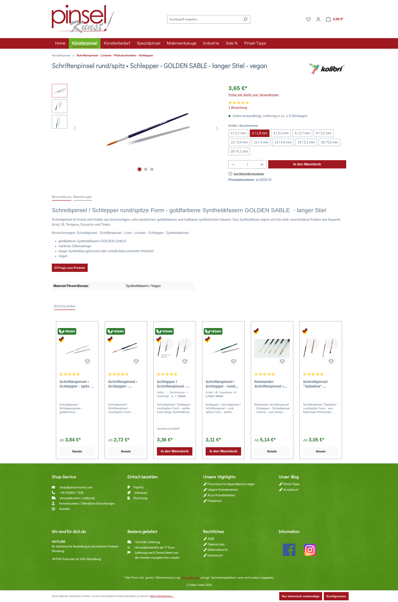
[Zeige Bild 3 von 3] (152, 169)
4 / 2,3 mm (281, 133)
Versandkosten (190, 577)
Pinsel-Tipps (291, 484)
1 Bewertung (237, 107)
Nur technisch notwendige (300, 596)
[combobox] (204, 19)
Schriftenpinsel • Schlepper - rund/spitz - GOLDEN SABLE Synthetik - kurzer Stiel (124, 384)
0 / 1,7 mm (238, 133)
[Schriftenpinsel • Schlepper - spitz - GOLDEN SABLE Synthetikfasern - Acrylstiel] (77, 348)
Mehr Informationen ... (162, 596)
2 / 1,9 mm (259, 133)
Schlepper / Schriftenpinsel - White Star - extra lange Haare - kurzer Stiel (172, 384)
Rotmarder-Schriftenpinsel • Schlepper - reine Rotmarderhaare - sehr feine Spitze (269, 384)
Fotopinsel (214, 501)
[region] (136, 128)
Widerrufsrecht (217, 549)
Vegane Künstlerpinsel (222, 489)
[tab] (61, 197)
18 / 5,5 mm (329, 142)
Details (77, 451)
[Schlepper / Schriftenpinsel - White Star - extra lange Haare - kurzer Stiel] (174, 348)
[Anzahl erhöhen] (262, 164)
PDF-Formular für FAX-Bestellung (78, 559)
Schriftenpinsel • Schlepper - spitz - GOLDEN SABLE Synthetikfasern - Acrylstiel (75, 384)
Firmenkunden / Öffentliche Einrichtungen (87, 503)
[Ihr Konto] (318, 19)
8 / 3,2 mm (323, 133)
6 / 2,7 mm (302, 133)
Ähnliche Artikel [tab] (64, 306)
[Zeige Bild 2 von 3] (145, 169)
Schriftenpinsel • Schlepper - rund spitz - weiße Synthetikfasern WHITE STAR (220, 384)
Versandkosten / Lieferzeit (77, 498)
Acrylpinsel (290, 489)
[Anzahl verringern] (232, 164)
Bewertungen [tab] (82, 196)
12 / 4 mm (261, 142)
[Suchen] (245, 19)
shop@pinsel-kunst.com (75, 487)
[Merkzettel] (308, 19)
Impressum (215, 555)
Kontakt (64, 509)
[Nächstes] (217, 128)
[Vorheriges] (75, 128)
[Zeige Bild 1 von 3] (139, 169)
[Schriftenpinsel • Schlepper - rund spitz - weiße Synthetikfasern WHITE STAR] (223, 348)
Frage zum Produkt (71, 267)
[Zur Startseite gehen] (83, 18)
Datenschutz (216, 544)
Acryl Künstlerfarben (221, 495)
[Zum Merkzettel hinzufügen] (87, 361)
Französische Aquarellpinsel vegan (231, 484)
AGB (210, 538)
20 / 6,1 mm (239, 151)
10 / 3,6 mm (239, 142)
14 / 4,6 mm (282, 142)
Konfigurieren (336, 596)
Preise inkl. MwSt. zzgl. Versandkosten (253, 94)
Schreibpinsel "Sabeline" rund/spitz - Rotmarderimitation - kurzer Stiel (320, 384)
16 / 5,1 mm (306, 142)
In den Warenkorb (307, 164)
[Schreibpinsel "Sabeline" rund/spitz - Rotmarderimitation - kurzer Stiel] (321, 348)
